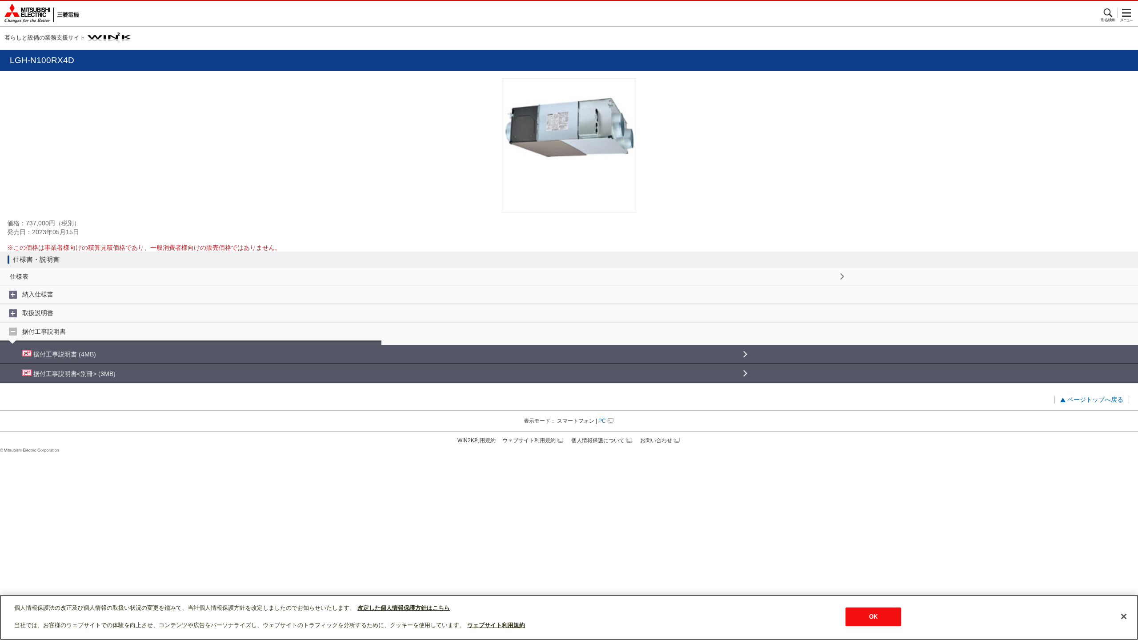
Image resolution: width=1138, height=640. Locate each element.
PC (602, 421)
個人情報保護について (598, 440)
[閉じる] (1124, 616)
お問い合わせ (656, 440)
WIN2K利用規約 (476, 440)
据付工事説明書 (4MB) (64, 354)
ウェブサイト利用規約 (529, 440)
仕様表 (19, 276)
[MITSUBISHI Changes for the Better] (39, 13)
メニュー (1127, 13)
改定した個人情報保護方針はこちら (403, 607)
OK (873, 616)
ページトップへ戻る (1095, 399)
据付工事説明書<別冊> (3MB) (74, 373)
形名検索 (1108, 13)
